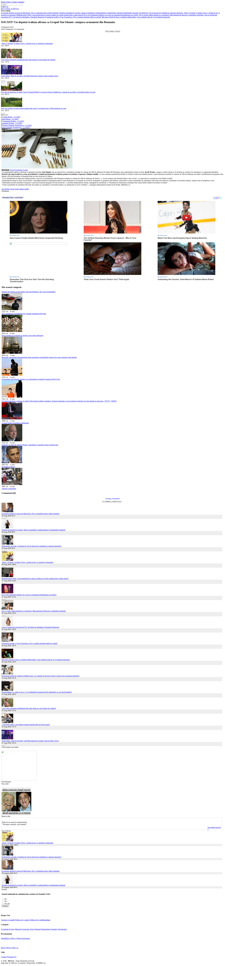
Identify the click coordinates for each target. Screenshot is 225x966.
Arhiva (8, 2)
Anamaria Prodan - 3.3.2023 (11, 123)
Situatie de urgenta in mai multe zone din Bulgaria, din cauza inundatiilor (28, 292)
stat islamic (6, 189)
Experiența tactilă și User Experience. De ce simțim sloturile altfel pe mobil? (73, 17)
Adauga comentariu (9, 489)
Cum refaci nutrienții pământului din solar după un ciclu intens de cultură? (28, 60)
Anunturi (21, 2)
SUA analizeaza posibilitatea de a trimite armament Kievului (24, 314)
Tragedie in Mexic (8, 467)
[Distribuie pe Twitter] (4, 48)
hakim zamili (24, 189)
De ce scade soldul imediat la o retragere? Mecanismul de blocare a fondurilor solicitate (171, 15)
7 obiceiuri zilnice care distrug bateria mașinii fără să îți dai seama (26, 725)
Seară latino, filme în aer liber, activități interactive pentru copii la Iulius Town (29, 76)
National (37, 929)
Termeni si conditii (8, 920)
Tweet (12, 170)
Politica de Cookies (22, 920)
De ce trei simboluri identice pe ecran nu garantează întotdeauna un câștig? (111, 15)
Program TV (12, 957)
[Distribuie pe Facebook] (2, 48)
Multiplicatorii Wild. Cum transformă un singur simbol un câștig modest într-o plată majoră (49, 15)
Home (3, 2)
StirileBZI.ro (5, 938)
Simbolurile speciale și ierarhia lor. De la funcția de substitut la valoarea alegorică (153, 13)
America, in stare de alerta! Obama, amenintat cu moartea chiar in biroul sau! (30, 445)
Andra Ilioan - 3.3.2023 (9, 119)
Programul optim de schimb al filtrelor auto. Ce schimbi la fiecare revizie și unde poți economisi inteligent (40, 676)
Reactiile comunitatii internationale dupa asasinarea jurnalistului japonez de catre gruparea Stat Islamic (39, 357)
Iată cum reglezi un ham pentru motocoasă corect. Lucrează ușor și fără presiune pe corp (33, 108)
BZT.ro (3, 9)
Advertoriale (62, 929)
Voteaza (5, 906)
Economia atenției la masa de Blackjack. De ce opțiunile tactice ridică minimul (30, 13)
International (45, 929)
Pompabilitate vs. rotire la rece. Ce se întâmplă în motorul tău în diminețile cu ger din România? (37, 692)
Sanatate (54, 929)
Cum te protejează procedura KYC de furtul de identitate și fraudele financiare (30, 627)
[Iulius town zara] (19, 780)
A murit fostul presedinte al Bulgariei (15, 423)
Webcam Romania (23, 938)
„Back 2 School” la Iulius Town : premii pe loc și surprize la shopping (27, 43)
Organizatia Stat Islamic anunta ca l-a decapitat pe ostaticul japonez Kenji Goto (31, 379)
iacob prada (14, 189)
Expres (12, 929)
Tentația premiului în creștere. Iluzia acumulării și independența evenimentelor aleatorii (91, 13)
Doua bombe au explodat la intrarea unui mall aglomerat (22, 336)
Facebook (18, 170)
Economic (25, 929)
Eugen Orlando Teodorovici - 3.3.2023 (15, 128)
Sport (32, 929)
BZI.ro (13, 938)
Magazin (18, 929)
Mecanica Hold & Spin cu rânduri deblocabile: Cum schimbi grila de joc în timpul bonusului (136, 17)
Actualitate (5, 929)
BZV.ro (16, 9)
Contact (14, 2)
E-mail (25, 170)
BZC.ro (10, 9)
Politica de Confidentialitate (40, 920)
